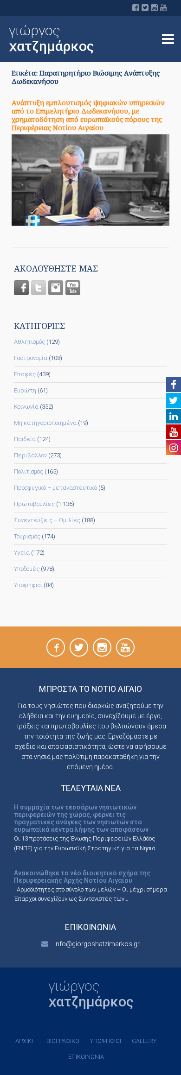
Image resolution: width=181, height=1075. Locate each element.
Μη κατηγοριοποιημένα (45, 422)
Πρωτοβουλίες (34, 503)
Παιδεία (25, 439)
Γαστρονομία (30, 357)
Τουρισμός (27, 536)
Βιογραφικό (62, 1040)
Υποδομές (26, 568)
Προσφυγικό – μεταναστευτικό (55, 487)
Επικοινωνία (86, 1056)
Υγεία (22, 552)
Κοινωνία (26, 406)
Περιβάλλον (30, 455)
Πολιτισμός (28, 471)
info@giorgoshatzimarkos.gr (97, 944)
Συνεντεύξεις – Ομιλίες (47, 520)
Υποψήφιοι (28, 585)
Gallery (144, 1040)
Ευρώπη (25, 390)
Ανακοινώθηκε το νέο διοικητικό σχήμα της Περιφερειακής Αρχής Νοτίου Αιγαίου (82, 876)
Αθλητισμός (29, 341)
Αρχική (25, 1040)
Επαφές (25, 374)
